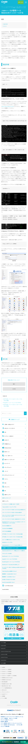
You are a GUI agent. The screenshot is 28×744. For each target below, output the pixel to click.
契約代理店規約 (4, 681)
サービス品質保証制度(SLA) (7, 688)
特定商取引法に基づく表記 (7, 683)
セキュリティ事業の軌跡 (5, 726)
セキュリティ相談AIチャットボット (7, 720)
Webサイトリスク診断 (13, 718)
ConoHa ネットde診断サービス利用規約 (9, 675)
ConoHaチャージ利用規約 (6, 671)
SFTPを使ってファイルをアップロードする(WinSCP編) (13, 405)
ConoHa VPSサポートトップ (12, 6)
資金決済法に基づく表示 (6, 686)
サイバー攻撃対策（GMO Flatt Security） (8, 724)
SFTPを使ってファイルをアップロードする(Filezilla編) (13, 399)
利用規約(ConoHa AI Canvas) (7, 677)
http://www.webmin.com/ (8, 106)
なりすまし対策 (19, 724)
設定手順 (5, 24)
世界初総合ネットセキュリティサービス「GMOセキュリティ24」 (12, 716)
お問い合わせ (4, 690)
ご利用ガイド (20, 6)
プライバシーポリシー (6, 692)
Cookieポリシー (5, 694)
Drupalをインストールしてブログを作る (12, 402)
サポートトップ (3, 6)
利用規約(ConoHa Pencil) (6, 679)
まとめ (5, 26)
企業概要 (3, 696)
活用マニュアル (8, 7)
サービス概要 (4, 698)
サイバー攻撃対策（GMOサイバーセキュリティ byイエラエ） (11, 723)
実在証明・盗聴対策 (4, 721)
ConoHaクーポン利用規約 (6, 673)
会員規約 (3, 667)
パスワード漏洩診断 (4, 718)
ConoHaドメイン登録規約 (6, 669)
